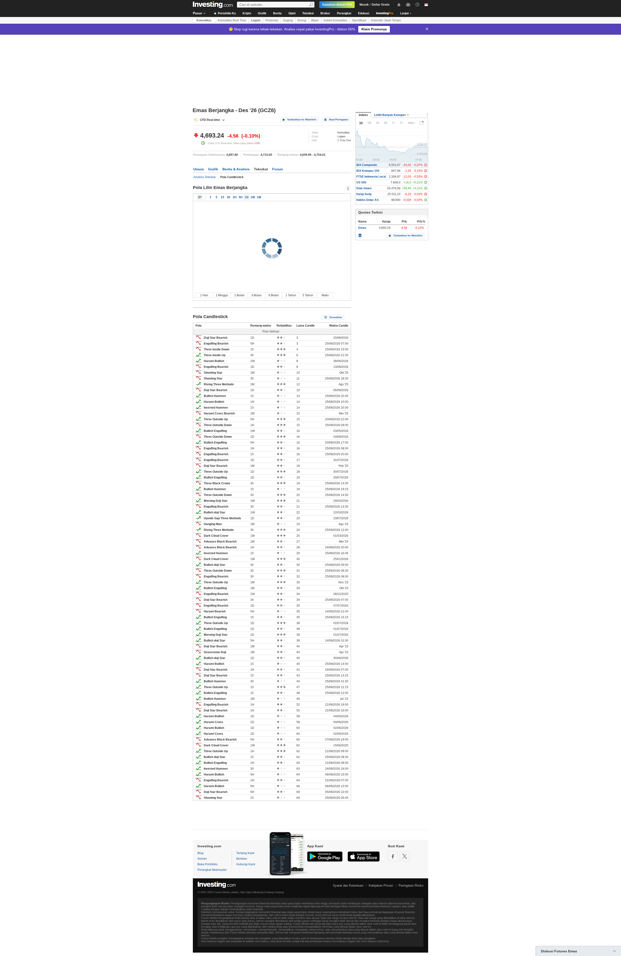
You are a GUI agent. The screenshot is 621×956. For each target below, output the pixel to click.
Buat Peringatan (338, 119)
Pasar (197, 13)
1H (235, 197)
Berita (277, 13)
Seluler (202, 858)
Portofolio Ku (226, 13)
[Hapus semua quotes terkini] (360, 234)
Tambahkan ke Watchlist (301, 119)
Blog (200, 853)
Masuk (364, 4)
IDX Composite (366, 165)
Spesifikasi (359, 20)
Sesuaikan (335, 317)
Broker (325, 13)
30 (228, 197)
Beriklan (241, 858)
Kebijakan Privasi (381, 885)
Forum (277, 169)
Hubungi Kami (245, 864)
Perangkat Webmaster (212, 870)
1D (247, 197)
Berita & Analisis (236, 169)
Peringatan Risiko (411, 885)
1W (253, 197)
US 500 (361, 182)
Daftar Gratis (381, 4)
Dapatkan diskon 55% (337, 4)
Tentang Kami (245, 853)
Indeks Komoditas (335, 20)
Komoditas (204, 20)
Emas (362, 228)
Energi (302, 20)
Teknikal (308, 13)
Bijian (315, 20)
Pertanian (271, 20)
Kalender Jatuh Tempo (386, 20)
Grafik (262, 13)
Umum (198, 169)
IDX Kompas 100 (367, 171)
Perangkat (344, 13)
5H (241, 197)
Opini (291, 13)
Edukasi (363, 13)
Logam (256, 20)
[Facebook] (393, 856)
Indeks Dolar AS (367, 200)
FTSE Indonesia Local (371, 176)
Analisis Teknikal (205, 177)
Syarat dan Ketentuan (348, 885)
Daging (288, 20)
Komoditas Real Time (232, 20)
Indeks (363, 115)
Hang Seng (363, 194)
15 (222, 197)
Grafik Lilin (200, 197)
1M (259, 197)
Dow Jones (364, 188)
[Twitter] (404, 856)
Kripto (247, 13)
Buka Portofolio (207, 864)
